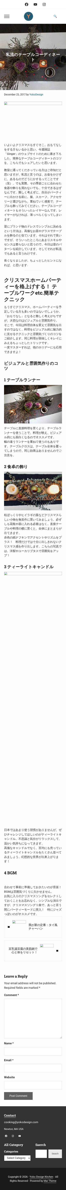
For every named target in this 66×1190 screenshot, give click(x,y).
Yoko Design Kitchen (41, 1176)
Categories (11, 1151)
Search (55, 1153)
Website (9, 1077)
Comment (11, 995)
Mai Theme (50, 1180)
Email (9, 1060)
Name (9, 1043)
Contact (10, 1115)
